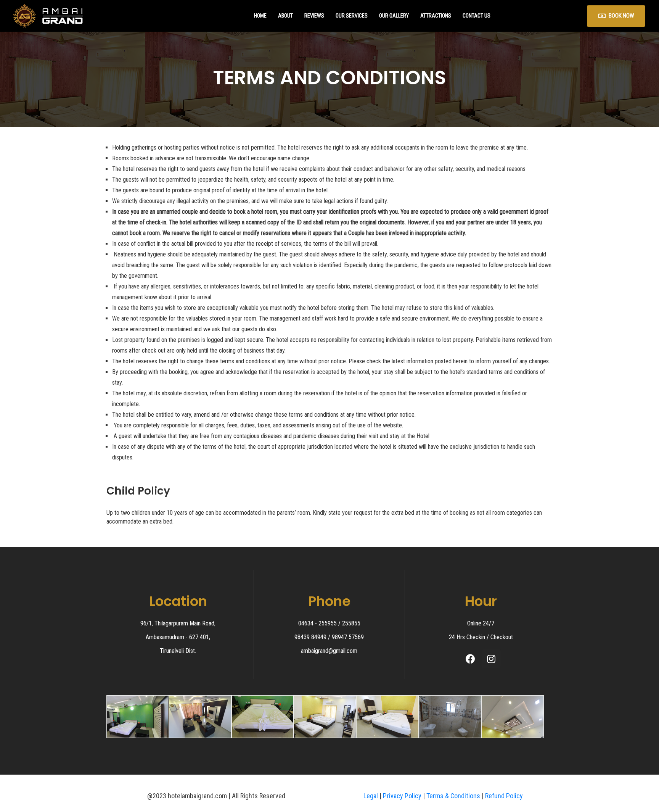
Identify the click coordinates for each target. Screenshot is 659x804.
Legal (370, 796)
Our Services (352, 16)
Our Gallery (394, 16)
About (285, 16)
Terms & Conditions (453, 796)
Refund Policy (504, 796)
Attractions (435, 16)
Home (260, 16)
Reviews (314, 16)
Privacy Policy (402, 796)
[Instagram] (491, 658)
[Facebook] (470, 658)
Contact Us (476, 16)
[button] (616, 16)
